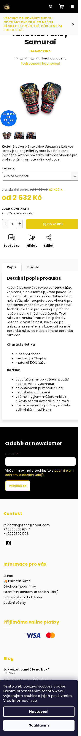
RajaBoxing (40, 51)
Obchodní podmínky (19, 586)
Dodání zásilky (14, 602)
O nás (8, 576)
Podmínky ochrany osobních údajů (31, 592)
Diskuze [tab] (33, 267)
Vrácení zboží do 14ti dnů (23, 597)
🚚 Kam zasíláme (17, 581)
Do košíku (55, 224)
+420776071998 (16, 534)
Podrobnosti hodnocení (40, 64)
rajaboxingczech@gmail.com (26, 525)
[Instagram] (8, 543)
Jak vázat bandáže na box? (26, 669)
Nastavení (39, 711)
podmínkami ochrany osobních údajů (40, 472)
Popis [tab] (11, 267)
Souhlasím (39, 725)
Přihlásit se (18, 486)
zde (34, 700)
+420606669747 (16, 529)
